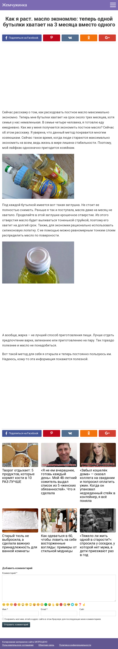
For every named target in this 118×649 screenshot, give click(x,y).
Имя (5, 609)
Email (44, 609)
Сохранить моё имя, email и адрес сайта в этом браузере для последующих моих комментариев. (53, 619)
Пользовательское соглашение (18, 645)
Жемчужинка (14, 5)
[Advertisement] (44, 76)
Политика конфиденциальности (75, 645)
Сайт (81, 609)
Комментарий (9, 573)
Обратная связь (46, 645)
